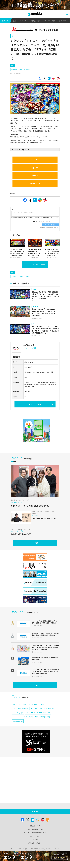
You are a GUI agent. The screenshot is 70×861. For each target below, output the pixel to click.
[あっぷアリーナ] (36, 430)
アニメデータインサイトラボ (36, 704)
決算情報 (62, 21)
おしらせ (35, 839)
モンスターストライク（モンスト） (20, 69)
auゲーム (35, 175)
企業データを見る (35, 404)
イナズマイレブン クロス (19, 704)
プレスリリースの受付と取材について (35, 833)
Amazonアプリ (35, 183)
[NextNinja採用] (36, 741)
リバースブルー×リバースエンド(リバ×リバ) (38, 713)
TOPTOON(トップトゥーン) (20, 708)
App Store (35, 168)
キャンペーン (16, 36)
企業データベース (19, 21)
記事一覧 (5, 21)
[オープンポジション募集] (35, 29)
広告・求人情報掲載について (35, 829)
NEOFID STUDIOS (18, 721)
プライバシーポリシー (35, 843)
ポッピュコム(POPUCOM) (47, 708)
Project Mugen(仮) (18, 713)
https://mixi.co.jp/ (28, 348)
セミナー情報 (50, 21)
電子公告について (35, 836)
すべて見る (35, 264)
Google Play (35, 160)
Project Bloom (17, 717)
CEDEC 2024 (34, 708)
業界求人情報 (35, 21)
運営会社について (35, 826)
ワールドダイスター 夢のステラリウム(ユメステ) (37, 717)
